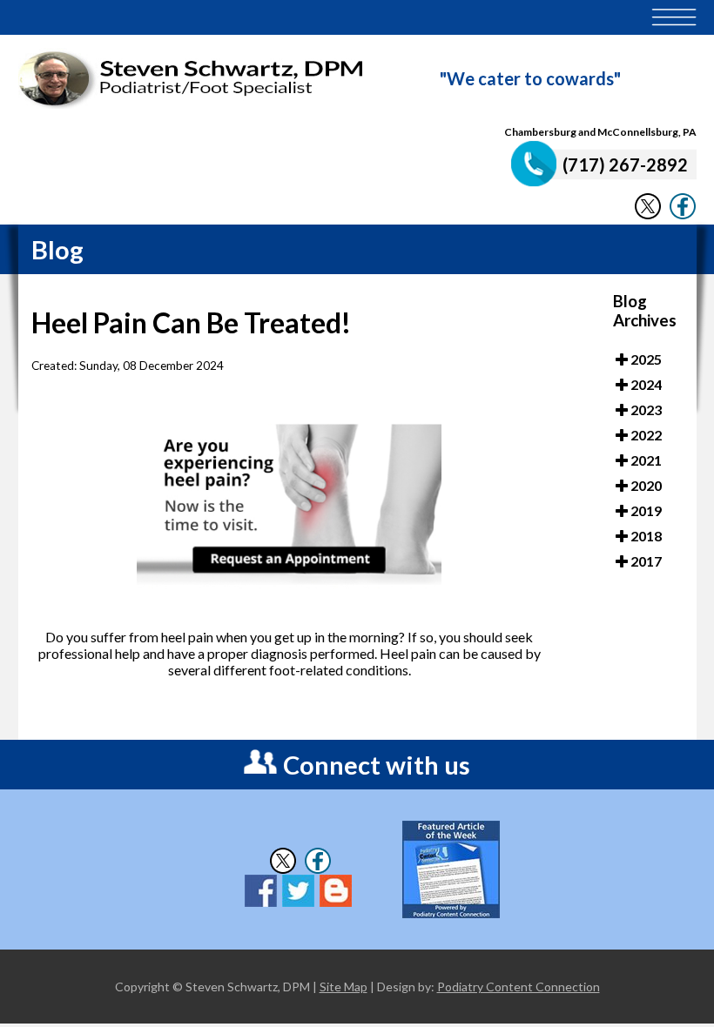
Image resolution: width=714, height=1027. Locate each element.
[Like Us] (683, 214)
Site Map (343, 986)
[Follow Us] (648, 214)
